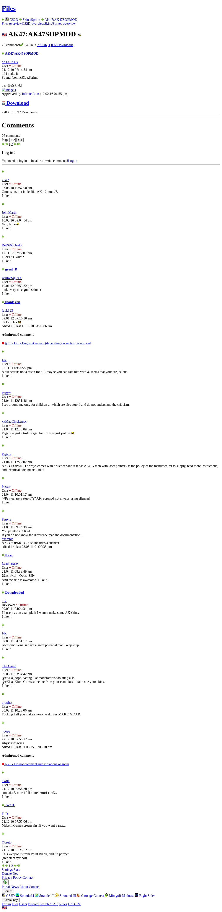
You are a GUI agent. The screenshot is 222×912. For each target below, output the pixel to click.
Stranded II (46, 895)
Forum (6, 904)
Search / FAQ (48, 904)
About (23, 887)
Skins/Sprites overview (60, 23)
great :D (10, 269)
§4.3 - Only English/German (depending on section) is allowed (47, 343)
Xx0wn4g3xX (12, 278)
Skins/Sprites (31, 19)
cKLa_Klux (10, 62)
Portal (6, 887)
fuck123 (7, 310)
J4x (4, 360)
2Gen (5, 180)
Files (9, 8)
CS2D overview (33, 23)
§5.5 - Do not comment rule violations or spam (36, 764)
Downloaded (14, 592)
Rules (63, 904)
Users (23, 904)
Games (8, 891)
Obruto (6, 842)
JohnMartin (9, 212)
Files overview (12, 23)
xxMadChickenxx (14, 421)
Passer (6, 487)
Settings (7, 869)
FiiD (5, 814)
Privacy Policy (12, 877)
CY (4, 601)
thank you (12, 302)
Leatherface (10, 563)
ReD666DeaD (12, 245)
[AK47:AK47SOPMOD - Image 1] (9, 90)
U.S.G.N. (74, 904)
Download (17, 103)
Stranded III (67, 895)
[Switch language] (4, 908)
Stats (16, 869)
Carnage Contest (92, 895)
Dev (15, 873)
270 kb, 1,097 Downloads (55, 45)
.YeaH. (9, 805)
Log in (72, 161)
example (7, 539)
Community (10, 900)
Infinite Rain (30, 94)
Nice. (8, 555)
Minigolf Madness (121, 895)
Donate (7, 873)
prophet (7, 702)
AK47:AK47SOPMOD (60, 19)
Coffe (6, 781)
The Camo (9, 666)
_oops (6, 731)
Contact (28, 877)
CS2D (14, 19)
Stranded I (26, 895)
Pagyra (6, 393)
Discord (33, 904)
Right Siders (147, 895)
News (15, 887)
